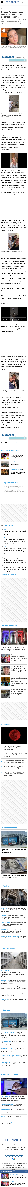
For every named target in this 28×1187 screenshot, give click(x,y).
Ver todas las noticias (8, 574)
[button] (14, 314)
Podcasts (12, 1147)
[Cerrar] (24, 60)
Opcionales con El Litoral (18, 1167)
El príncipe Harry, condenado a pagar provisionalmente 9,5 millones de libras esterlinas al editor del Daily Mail (15, 550)
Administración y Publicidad (13, 1165)
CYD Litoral (6, 1147)
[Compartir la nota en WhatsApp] (9, 57)
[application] (14, 160)
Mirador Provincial (20, 1147)
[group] (3, 319)
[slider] (14, 317)
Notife (22, 1149)
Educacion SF (14, 1152)
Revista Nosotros (14, 1145)
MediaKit (14, 1169)
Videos (12, 443)
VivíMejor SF (7, 1149)
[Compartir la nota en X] (6, 57)
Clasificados (22, 1145)
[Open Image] (3, 30)
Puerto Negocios (15, 1149)
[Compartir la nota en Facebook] (3, 57)
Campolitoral (5, 1145)
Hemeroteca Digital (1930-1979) (9, 1163)
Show (17, 443)
